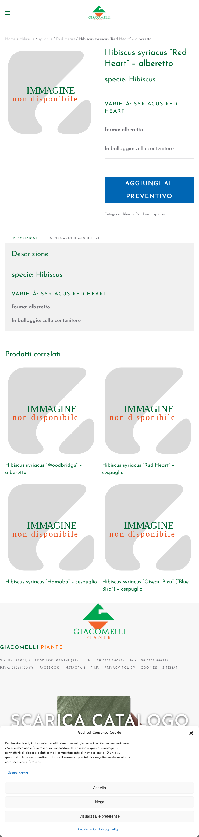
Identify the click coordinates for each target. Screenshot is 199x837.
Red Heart (65, 39)
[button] (191, 732)
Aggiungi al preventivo (149, 190)
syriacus (45, 39)
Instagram (75, 667)
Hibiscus (27, 39)
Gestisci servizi (18, 773)
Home (10, 39)
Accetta (99, 787)
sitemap (170, 667)
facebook (49, 667)
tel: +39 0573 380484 (104, 660)
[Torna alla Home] (100, 13)
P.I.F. (95, 667)
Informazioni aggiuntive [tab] (74, 238)
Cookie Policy (87, 829)
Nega (99, 802)
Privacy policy (120, 667)
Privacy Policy (108, 829)
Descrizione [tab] (25, 238)
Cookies (149, 667)
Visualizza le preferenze (99, 816)
